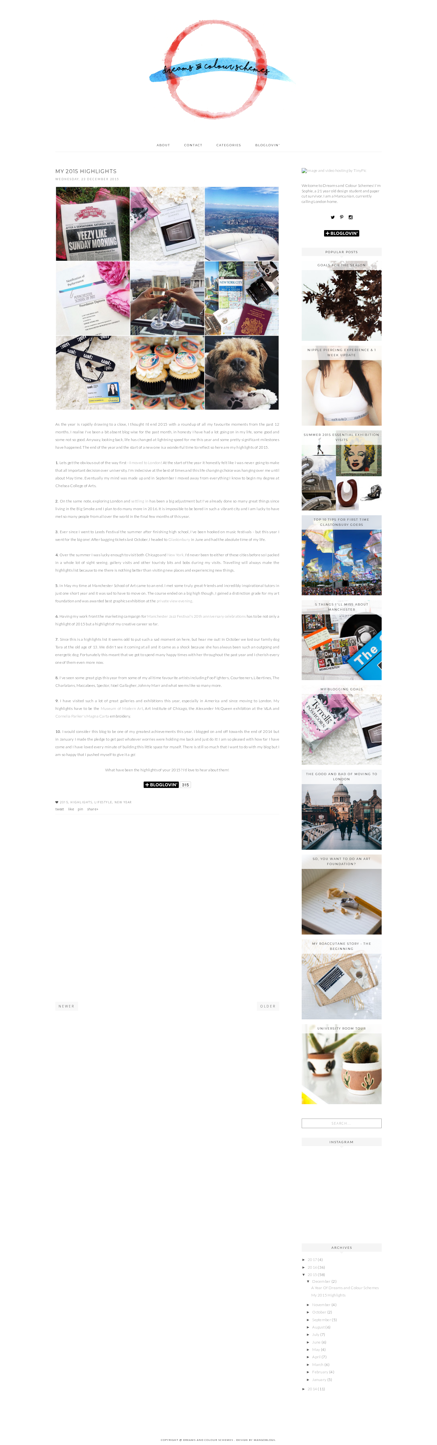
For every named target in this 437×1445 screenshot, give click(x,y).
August (318, 1327)
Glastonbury (179, 539)
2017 (313, 1259)
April (317, 1356)
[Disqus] (167, 917)
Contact (193, 145)
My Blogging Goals (342, 689)
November (321, 1304)
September (322, 1319)
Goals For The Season (342, 265)
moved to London (146, 462)
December (321, 1281)
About (163, 145)
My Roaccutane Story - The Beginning (341, 946)
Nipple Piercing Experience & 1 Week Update (341, 352)
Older (268, 1006)
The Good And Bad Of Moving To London (341, 776)
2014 (313, 1388)
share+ (93, 809)
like (71, 809)
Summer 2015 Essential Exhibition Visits (341, 437)
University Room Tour (341, 1028)
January (319, 1379)
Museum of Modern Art (122, 708)
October (319, 1312)
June (317, 1342)
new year (123, 802)
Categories (229, 145)
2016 (313, 1267)
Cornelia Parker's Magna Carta (82, 716)
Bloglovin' (267, 145)
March (318, 1364)
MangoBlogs (264, 1439)
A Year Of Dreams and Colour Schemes (345, 1287)
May (316, 1349)
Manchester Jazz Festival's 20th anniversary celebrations (196, 616)
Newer (67, 1006)
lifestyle (103, 802)
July (316, 1334)
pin (80, 809)
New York (175, 554)
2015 (64, 802)
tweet (59, 809)
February (320, 1371)
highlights (81, 802)
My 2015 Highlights (328, 1295)
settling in (139, 501)
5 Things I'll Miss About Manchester (342, 607)
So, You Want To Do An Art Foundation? (342, 861)
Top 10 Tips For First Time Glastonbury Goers (341, 522)
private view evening (174, 600)
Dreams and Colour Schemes (208, 1439)
